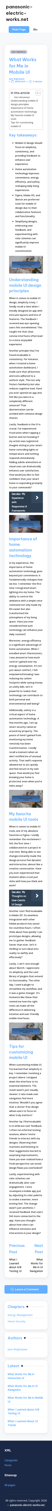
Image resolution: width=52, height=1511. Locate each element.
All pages (9, 1485)
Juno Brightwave (17, 1349)
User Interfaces (19, 52)
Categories (11, 1460)
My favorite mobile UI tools (22, 117)
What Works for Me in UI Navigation (23, 1388)
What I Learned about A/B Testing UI (23, 1411)
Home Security (16, 1321)
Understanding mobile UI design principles (24, 102)
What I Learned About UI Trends (23, 1423)
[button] (19, 29)
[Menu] (35, 29)
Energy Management (20, 1315)
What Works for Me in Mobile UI (25, 1399)
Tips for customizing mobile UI (22, 124)
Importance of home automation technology (24, 109)
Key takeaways (22, 97)
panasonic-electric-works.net (19, 13)
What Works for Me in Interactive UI (21, 1376)
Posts (7, 1465)
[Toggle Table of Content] (36, 93)
